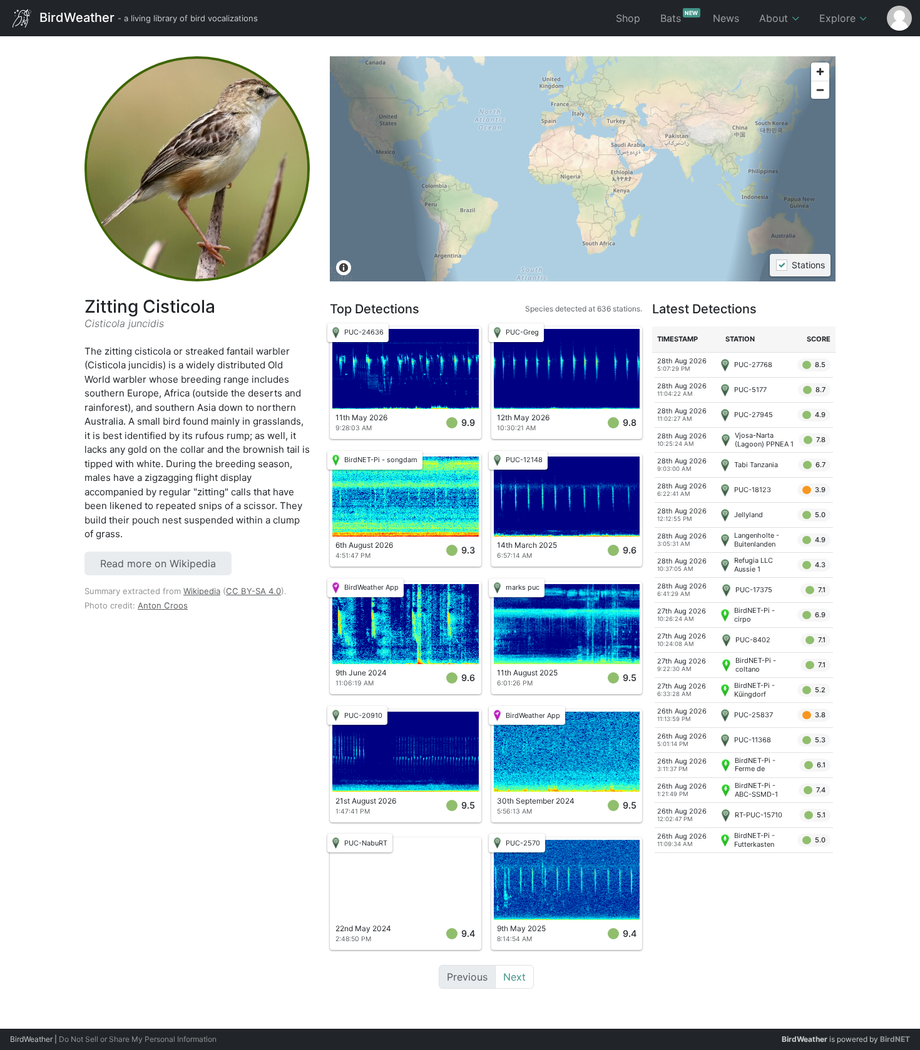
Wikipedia (201, 591)
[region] (583, 168)
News (726, 18)
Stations (807, 265)
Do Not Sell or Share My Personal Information (138, 1039)
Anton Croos (163, 605)
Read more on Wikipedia (158, 563)
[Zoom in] (820, 72)
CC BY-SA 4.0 (253, 591)
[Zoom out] (820, 90)
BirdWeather (147, 16)
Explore (839, 18)
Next (514, 977)
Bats (679, 16)
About (775, 18)
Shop (628, 18)
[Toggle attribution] (343, 267)
